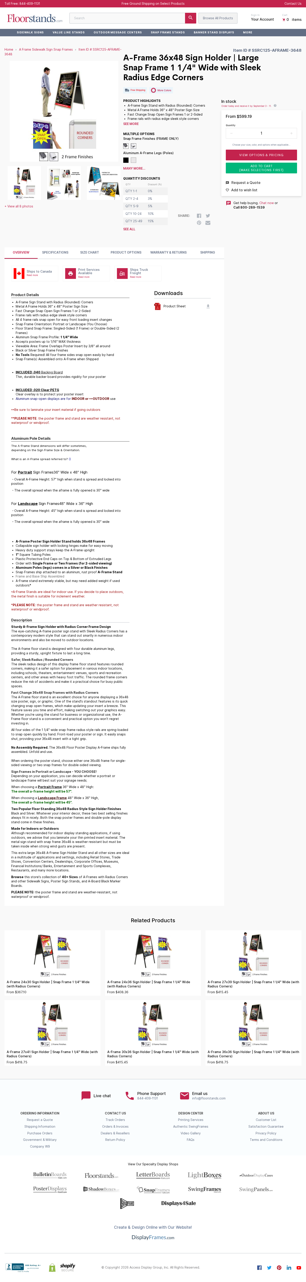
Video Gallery (191, 1133)
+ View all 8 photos (18, 206)
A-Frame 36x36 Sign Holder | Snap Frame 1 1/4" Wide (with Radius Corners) (253, 1054)
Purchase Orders (39, 1133)
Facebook (259, 1267)
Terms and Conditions (266, 1140)
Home (8, 49)
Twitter (269, 1267)
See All (129, 229)
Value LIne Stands (68, 32)
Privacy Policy (266, 1133)
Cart (284, 15)
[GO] (190, 18)
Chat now (266, 203)
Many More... (134, 168)
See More (131, 124)
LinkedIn (289, 1267)
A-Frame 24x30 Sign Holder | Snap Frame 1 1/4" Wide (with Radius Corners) (48, 984)
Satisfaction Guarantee (266, 1126)
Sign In (255, 15)
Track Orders (115, 1120)
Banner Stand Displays (214, 32)
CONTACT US (115, 1113)
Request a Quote (40, 1120)
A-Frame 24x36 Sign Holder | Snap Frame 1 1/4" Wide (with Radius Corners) (148, 984)
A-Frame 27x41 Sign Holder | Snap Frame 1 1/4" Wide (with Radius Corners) (52, 1054)
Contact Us (293, 3)
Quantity (230, 125)
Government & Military (40, 1140)
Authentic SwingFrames (190, 1126)
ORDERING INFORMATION (39, 1113)
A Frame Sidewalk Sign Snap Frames (46, 49)
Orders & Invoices (115, 1126)
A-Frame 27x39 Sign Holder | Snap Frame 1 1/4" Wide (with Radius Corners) (253, 984)
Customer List (266, 1120)
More (247, 32)
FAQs (190, 1140)
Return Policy (115, 1140)
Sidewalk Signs (30, 32)
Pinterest (279, 1267)
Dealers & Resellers (115, 1133)
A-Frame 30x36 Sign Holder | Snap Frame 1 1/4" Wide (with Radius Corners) (153, 1054)
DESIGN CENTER (190, 1113)
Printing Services (190, 1120)
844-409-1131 (29, 3)
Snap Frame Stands (168, 32)
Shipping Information (39, 1126)
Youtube (299, 1267)
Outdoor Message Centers (118, 32)
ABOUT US (266, 1113)
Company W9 (40, 1146)
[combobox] (132, 18)
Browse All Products (218, 18)
